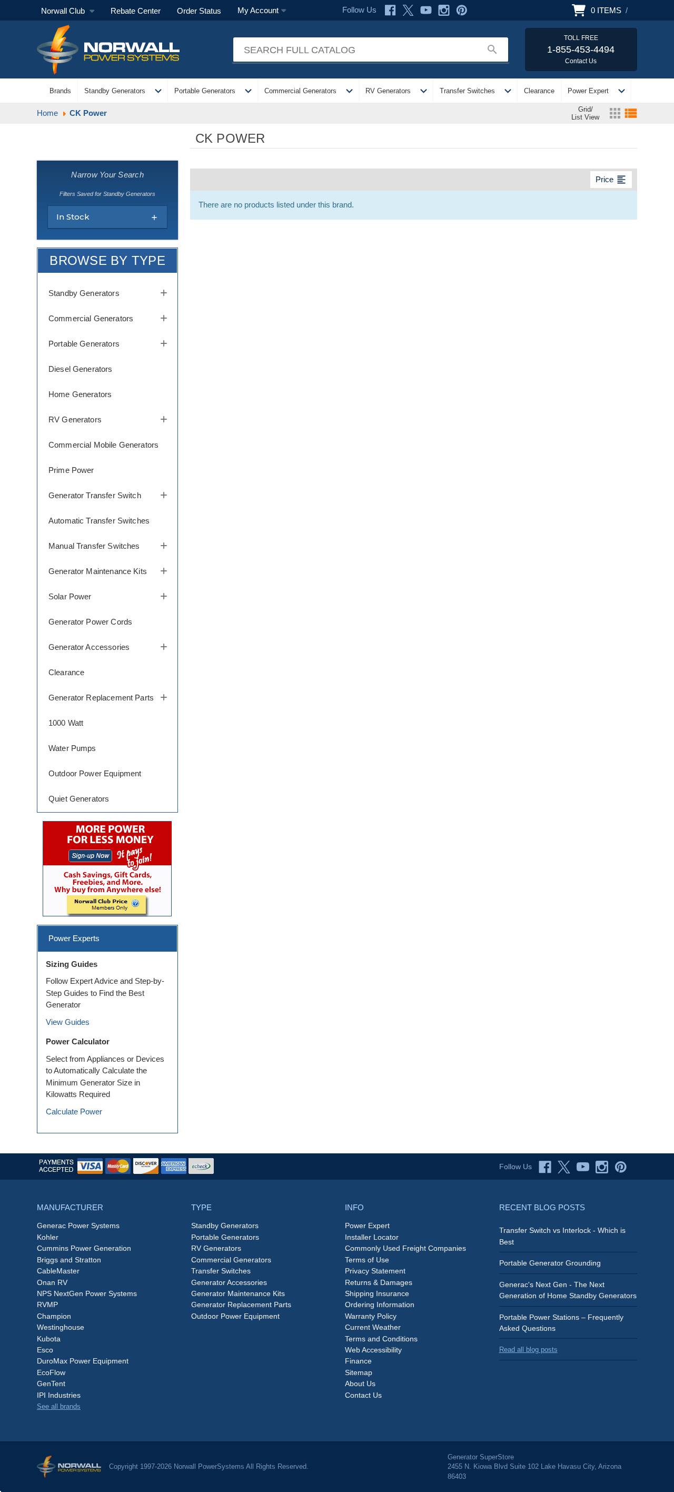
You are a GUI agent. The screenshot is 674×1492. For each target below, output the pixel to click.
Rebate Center (136, 10)
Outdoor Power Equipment (94, 773)
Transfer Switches (467, 91)
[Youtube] (426, 10)
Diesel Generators (80, 368)
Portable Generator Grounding (550, 1263)
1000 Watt (65, 722)
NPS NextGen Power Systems (87, 1293)
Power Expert (588, 91)
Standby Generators (114, 91)
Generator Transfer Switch (94, 495)
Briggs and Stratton (69, 1260)
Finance (358, 1361)
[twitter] (564, 1167)
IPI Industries (59, 1395)
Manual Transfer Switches (94, 545)
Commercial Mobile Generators (103, 444)
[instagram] (602, 1167)
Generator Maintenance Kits (97, 571)
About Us (360, 1383)
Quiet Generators (78, 798)
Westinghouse (60, 1327)
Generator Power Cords (90, 621)
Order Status (199, 10)
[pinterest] (621, 1167)
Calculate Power (74, 1111)
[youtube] (583, 1167)
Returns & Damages (378, 1282)
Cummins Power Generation (84, 1248)
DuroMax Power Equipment (82, 1361)
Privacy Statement (375, 1271)
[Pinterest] (462, 10)
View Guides (68, 1021)
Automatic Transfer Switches (99, 520)
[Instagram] (444, 10)
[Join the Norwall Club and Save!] (107, 868)
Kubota (49, 1339)
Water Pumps (72, 748)
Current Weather (373, 1327)
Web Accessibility (373, 1350)
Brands (60, 91)
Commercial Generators (300, 91)
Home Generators (80, 394)
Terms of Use (367, 1260)
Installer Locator (372, 1237)
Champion (54, 1316)
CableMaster (58, 1271)
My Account (258, 10)
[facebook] (545, 1167)
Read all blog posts (528, 1349)
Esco (45, 1350)
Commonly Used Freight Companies (405, 1248)
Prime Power (71, 470)
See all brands (59, 1406)
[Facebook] (390, 10)
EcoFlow (51, 1372)
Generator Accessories (89, 647)
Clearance (539, 91)
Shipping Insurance (377, 1293)
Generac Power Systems (78, 1225)
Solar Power (70, 596)
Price (611, 179)
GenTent (51, 1383)
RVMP (47, 1304)
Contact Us (363, 1395)
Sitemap (358, 1372)
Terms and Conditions (381, 1339)
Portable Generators (204, 91)
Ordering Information (379, 1304)
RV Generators (388, 91)
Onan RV (52, 1282)
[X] (408, 10)
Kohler (47, 1237)
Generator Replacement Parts (101, 697)
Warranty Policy (371, 1316)
